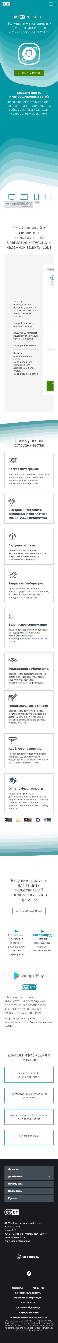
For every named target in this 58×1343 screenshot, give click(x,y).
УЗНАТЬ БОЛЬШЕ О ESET (29, 910)
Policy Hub (38, 1287)
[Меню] (51, 3)
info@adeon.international (17, 1240)
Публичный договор (28, 1307)
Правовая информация (27, 1297)
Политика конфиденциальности (28, 1317)
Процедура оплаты (28, 1312)
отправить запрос (29, 72)
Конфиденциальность (28, 1292)
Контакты (17, 1287)
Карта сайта (28, 1302)
